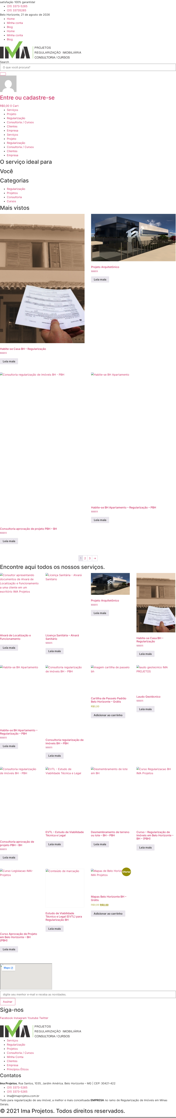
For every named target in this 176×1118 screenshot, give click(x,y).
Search (4, 62)
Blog (10, 27)
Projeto (11, 114)
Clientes (12, 126)
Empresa (12, 130)
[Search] (3, 74)
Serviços (12, 110)
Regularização (16, 118)
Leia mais (9, 361)
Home (11, 18)
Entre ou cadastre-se (27, 97)
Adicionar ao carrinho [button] (108, 715)
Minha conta (15, 23)
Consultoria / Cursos (20, 122)
